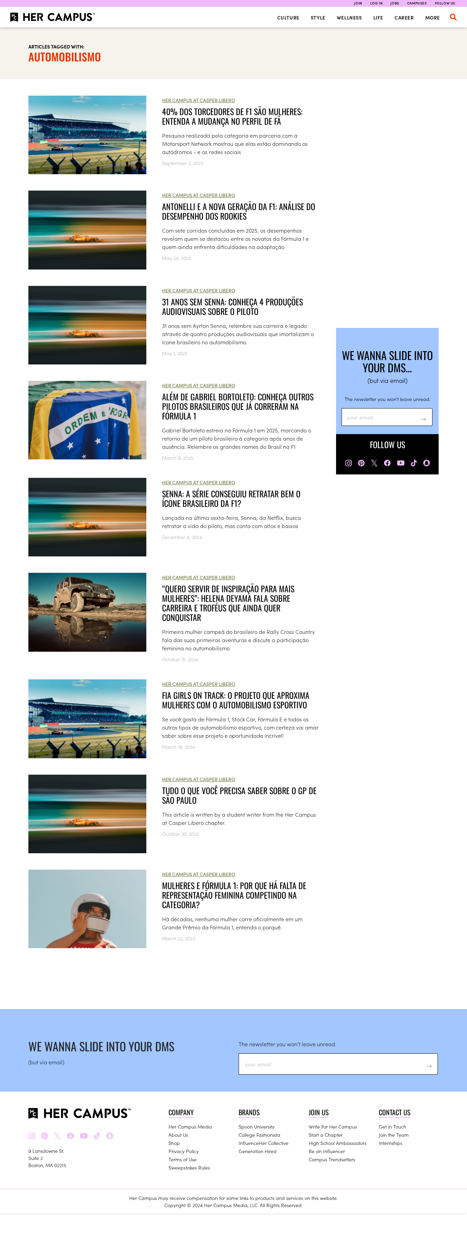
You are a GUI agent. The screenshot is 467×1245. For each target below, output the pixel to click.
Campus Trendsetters (332, 1159)
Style (318, 17)
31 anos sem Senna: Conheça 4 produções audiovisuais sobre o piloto (232, 306)
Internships (390, 1142)
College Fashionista (259, 1134)
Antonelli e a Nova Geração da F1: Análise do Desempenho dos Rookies (238, 211)
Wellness (349, 17)
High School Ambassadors (337, 1142)
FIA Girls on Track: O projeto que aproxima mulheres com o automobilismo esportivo (235, 700)
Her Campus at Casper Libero (198, 100)
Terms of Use (183, 1159)
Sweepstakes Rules (189, 1167)
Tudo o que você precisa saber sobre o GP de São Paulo (239, 795)
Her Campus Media (190, 1126)
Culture (288, 17)
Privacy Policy (184, 1151)
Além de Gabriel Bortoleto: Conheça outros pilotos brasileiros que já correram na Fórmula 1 (237, 406)
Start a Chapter (326, 1134)
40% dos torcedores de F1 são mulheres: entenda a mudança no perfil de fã (232, 116)
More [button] (432, 17)
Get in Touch (392, 1126)
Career (404, 17)
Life (378, 17)
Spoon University (257, 1126)
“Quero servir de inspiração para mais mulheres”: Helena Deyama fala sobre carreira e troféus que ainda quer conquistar (228, 602)
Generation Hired (258, 1151)
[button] (453, 17)
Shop (174, 1142)
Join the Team (394, 1134)
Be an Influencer (327, 1151)
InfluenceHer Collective (264, 1142)
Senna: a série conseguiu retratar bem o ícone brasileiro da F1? (231, 498)
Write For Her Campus (333, 1126)
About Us (178, 1134)
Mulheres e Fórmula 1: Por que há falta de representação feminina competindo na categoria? (234, 895)
